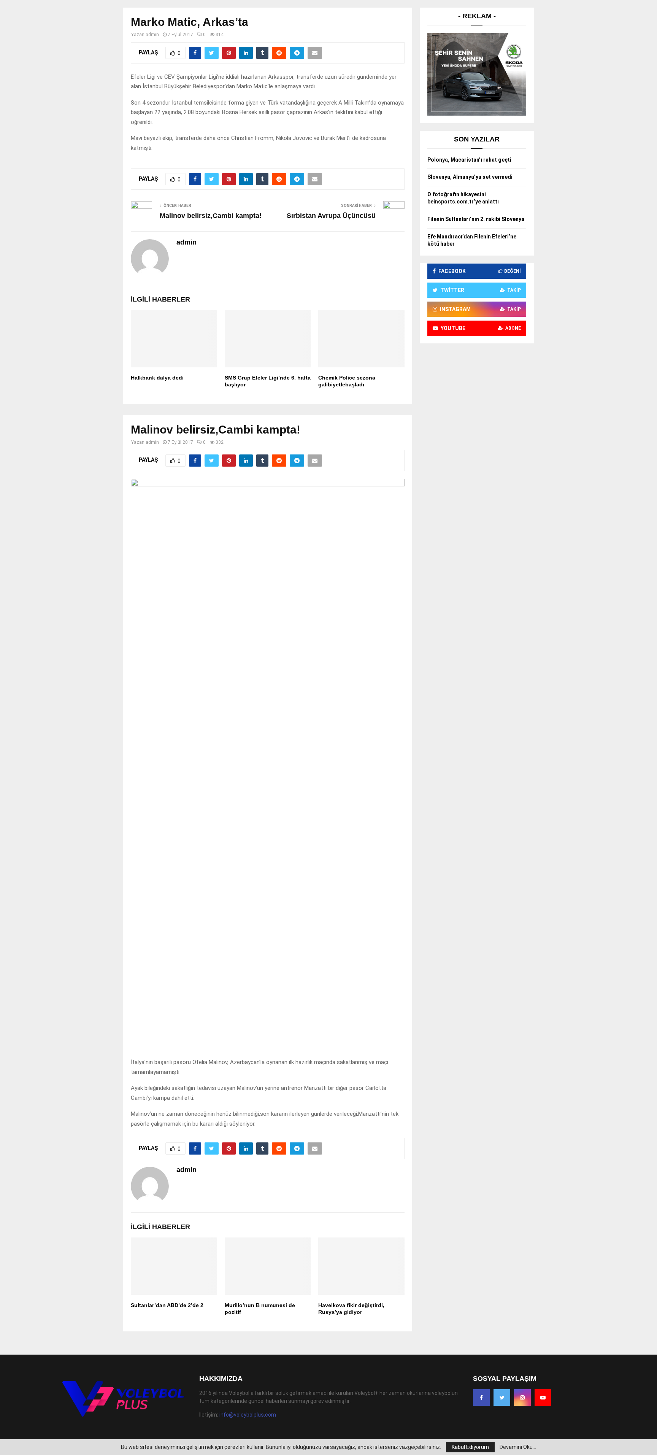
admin (152, 34)
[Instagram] (522, 1397)
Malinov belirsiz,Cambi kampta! (211, 215)
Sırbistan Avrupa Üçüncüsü (331, 215)
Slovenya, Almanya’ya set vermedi (470, 177)
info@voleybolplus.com (247, 1415)
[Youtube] (543, 1397)
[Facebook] (481, 1397)
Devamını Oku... (518, 1447)
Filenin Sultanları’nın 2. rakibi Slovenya (475, 219)
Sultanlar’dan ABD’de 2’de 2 (167, 1305)
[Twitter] (502, 1397)
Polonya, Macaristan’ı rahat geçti (469, 160)
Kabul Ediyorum (470, 1447)
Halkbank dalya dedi (157, 378)
